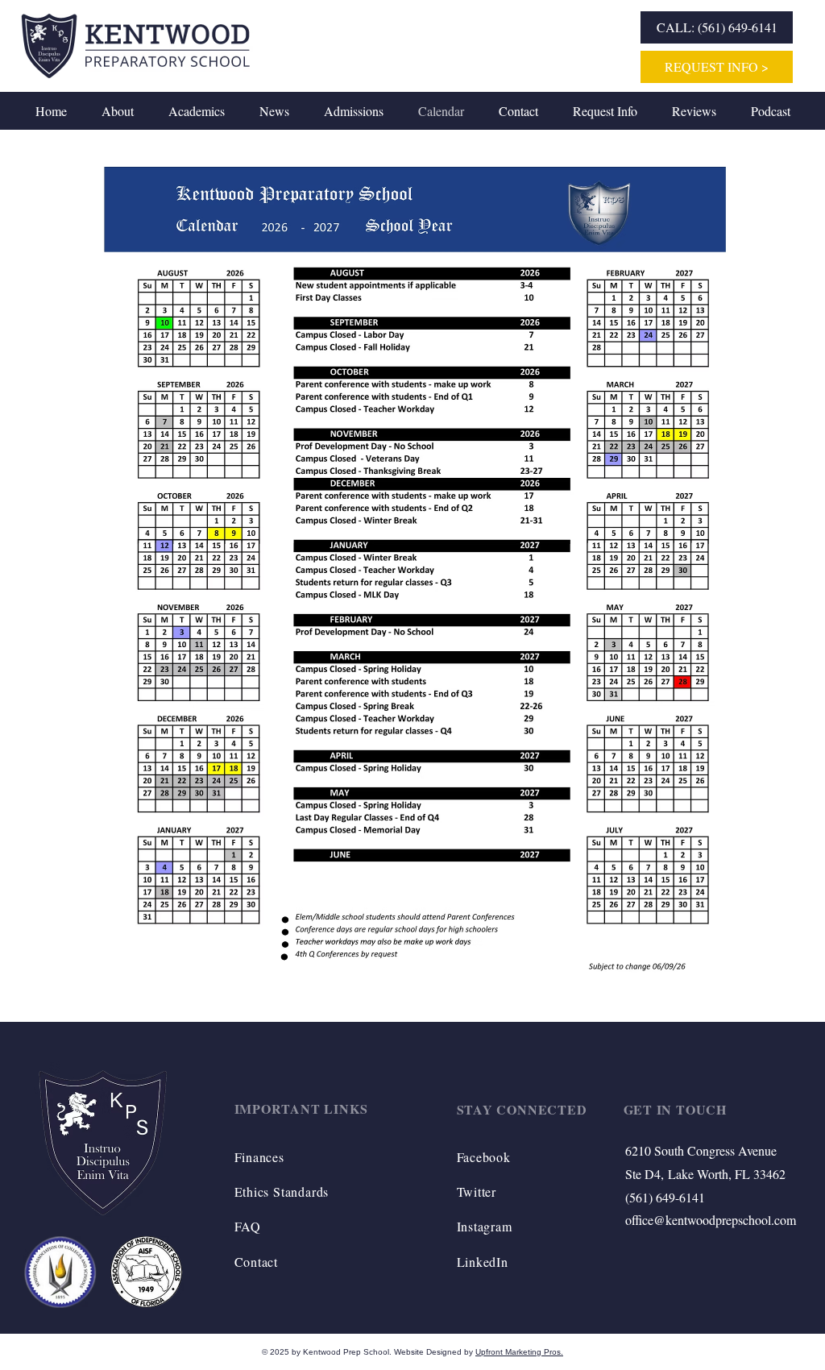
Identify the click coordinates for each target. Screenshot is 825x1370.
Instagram (484, 1226)
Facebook (484, 1156)
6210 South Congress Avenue (701, 1150)
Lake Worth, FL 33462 (727, 1173)
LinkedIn (482, 1261)
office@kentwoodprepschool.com (710, 1219)
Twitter (477, 1191)
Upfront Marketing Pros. (519, 1351)
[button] (117, 111)
